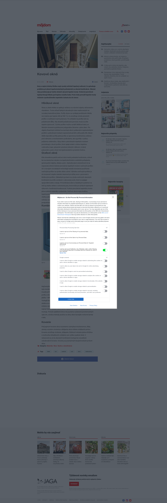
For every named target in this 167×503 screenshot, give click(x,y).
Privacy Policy (93, 305)
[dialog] (83, 251)
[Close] (113, 197)
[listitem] (83, 228)
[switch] (105, 231)
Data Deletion (73, 305)
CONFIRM (71, 299)
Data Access (83, 305)
